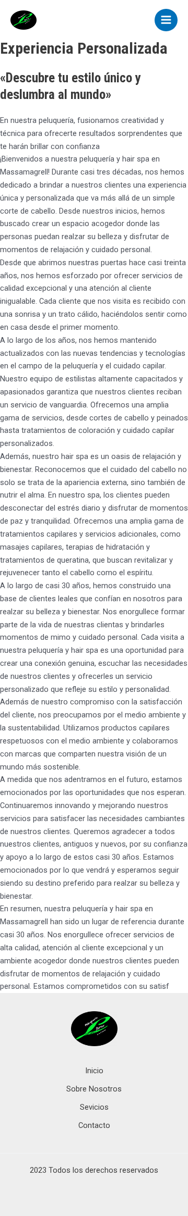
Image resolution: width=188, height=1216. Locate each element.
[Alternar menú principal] (166, 20)
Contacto (94, 1125)
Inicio (94, 1070)
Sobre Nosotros (94, 1089)
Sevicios (94, 1107)
